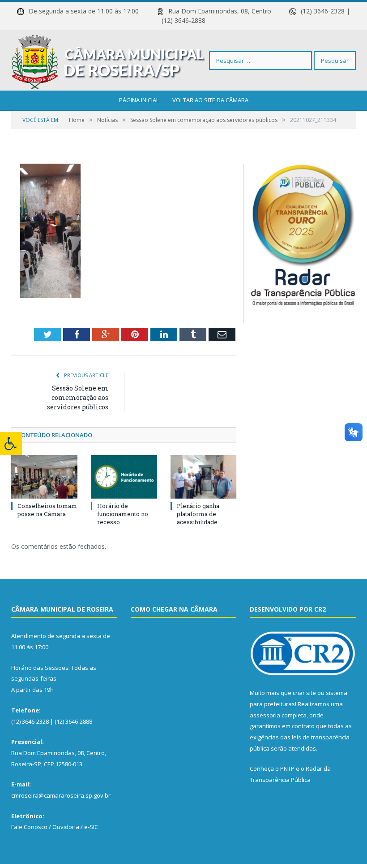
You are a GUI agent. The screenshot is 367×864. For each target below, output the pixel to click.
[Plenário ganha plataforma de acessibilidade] (204, 477)
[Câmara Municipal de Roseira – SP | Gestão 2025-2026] (108, 60)
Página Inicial (139, 100)
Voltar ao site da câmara (210, 100)
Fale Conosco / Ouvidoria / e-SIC (54, 827)
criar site (304, 693)
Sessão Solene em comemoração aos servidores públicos (77, 397)
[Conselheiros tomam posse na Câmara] (44, 477)
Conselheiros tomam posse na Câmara (47, 510)
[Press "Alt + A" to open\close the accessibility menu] (11, 443)
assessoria (265, 715)
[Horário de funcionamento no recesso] (124, 477)
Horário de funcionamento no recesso (122, 514)
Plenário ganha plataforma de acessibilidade (198, 514)
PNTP (287, 768)
